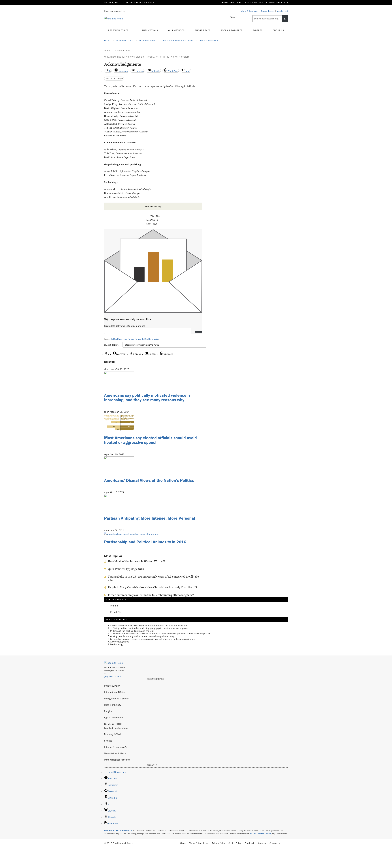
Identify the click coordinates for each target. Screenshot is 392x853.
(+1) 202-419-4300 (112, 676)
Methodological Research (117, 759)
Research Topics (118, 30)
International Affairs (114, 692)
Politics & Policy (112, 685)
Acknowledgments (119, 641)
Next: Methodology (153, 206)
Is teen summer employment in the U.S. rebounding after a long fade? (151, 595)
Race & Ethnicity (112, 704)
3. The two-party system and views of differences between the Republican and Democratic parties (160, 633)
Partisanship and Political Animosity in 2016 (145, 541)
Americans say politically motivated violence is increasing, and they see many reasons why (147, 398)
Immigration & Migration (116, 698)
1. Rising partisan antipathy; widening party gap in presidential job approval (149, 628)
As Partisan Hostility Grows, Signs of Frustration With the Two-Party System (146, 57)
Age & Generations (113, 717)
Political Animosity (118, 339)
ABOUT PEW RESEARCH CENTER (118, 830)
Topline (114, 605)
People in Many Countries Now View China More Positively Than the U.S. (153, 587)
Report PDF (116, 612)
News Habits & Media (115, 753)
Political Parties (134, 339)
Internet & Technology (115, 746)
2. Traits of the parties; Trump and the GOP (132, 630)
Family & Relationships (116, 727)
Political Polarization (150, 339)
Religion (108, 711)
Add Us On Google (114, 78)
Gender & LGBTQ (113, 723)
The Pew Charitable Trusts (260, 833)
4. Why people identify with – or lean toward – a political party (142, 636)
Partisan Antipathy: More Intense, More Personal (149, 518)
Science (108, 740)
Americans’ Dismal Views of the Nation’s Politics (149, 480)
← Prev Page (153, 215)
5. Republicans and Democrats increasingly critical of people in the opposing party (152, 638)
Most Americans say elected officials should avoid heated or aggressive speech (150, 440)
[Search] (285, 18)
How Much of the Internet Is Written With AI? (136, 561)
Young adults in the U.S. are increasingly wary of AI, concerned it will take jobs (153, 578)
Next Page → (153, 223)
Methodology (117, 644)
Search (233, 17)
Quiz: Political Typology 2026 (126, 569)
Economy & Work (113, 734)
